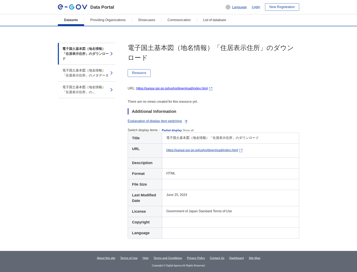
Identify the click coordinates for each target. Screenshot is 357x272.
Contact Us (217, 258)
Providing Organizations (108, 20)
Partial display (172, 130)
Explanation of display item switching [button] (155, 121)
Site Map (254, 258)
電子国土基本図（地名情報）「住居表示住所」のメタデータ (85, 73)
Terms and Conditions (168, 258)
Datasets (71, 20)
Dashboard (236, 258)
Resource (139, 73)
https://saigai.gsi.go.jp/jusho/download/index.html (172, 88)
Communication (179, 20)
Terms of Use (129, 258)
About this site (106, 258)
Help (146, 258)
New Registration (282, 7)
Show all (188, 130)
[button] (236, 7)
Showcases (146, 20)
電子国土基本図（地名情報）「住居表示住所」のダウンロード (85, 53)
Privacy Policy (196, 258)
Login (256, 7)
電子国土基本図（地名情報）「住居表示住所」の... (83, 89)
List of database (214, 20)
